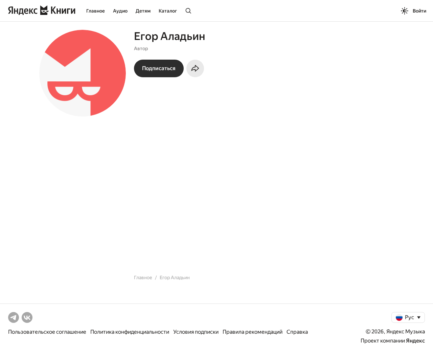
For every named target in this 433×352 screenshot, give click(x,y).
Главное (95, 11)
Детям (143, 11)
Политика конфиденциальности (129, 332)
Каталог (168, 11)
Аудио (120, 11)
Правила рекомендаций (252, 332)
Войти (419, 11)
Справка (297, 332)
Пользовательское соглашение (47, 332)
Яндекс (415, 340)
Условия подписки (196, 332)
